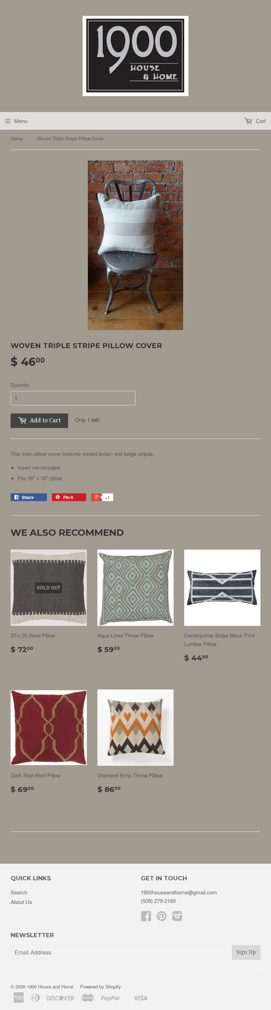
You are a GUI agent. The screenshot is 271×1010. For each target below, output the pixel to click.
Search (19, 892)
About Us (21, 901)
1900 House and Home (50, 986)
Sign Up (246, 952)
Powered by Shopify (100, 986)
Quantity (20, 384)
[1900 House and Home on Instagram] (177, 918)
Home (17, 138)
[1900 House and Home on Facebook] (146, 918)
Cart (260, 120)
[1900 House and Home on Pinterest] (161, 918)
